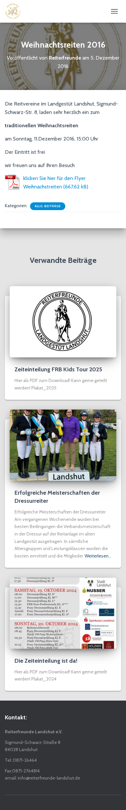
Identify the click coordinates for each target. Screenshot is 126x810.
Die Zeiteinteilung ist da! (46, 660)
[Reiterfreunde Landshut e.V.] (15, 11)
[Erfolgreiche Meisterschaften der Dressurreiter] (63, 444)
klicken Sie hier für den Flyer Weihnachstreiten (54, 182)
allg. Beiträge (48, 206)
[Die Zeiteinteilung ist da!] (63, 612)
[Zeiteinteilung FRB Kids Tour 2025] (63, 321)
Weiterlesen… (98, 556)
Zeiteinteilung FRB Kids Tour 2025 (58, 369)
